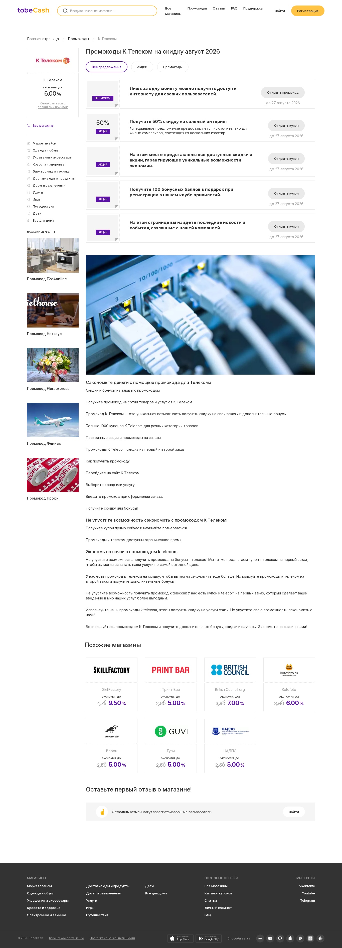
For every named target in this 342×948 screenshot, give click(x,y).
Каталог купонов (218, 893)
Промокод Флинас (44, 443)
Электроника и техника (46, 915)
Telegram (307, 900)
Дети (149, 886)
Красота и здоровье (43, 908)
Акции (142, 67)
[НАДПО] (230, 746)
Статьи (219, 8)
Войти (280, 11)
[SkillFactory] (111, 684)
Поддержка (253, 8)
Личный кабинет (218, 908)
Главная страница (43, 39)
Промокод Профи (43, 498)
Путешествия (97, 915)
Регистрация (307, 11)
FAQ (234, 8)
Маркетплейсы (39, 886)
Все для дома (156, 893)
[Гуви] (170, 746)
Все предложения (106, 67)
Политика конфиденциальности (112, 938)
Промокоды (197, 8)
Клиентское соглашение (66, 938)
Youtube (308, 893)
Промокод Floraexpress (48, 388)
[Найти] (65, 11)
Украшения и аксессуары (48, 900)
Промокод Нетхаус (44, 334)
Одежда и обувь (40, 893)
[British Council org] (230, 684)
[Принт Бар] (170, 684)
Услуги (91, 900)
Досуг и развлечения (103, 893)
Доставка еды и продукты (107, 886)
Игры (90, 908)
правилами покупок (53, 107)
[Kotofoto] (289, 684)
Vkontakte (307, 886)
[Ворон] (111, 746)
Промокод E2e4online (47, 279)
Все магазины (216, 886)
